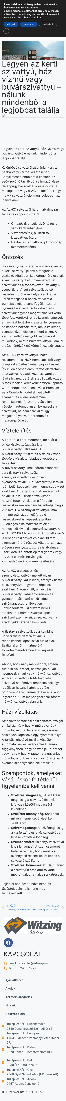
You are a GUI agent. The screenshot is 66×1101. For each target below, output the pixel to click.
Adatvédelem (15, 1014)
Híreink (11, 1005)
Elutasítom (28, 24)
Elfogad (11, 24)
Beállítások (48, 24)
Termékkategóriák (19, 997)
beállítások (42, 14)
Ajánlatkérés (14, 980)
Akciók (10, 988)
